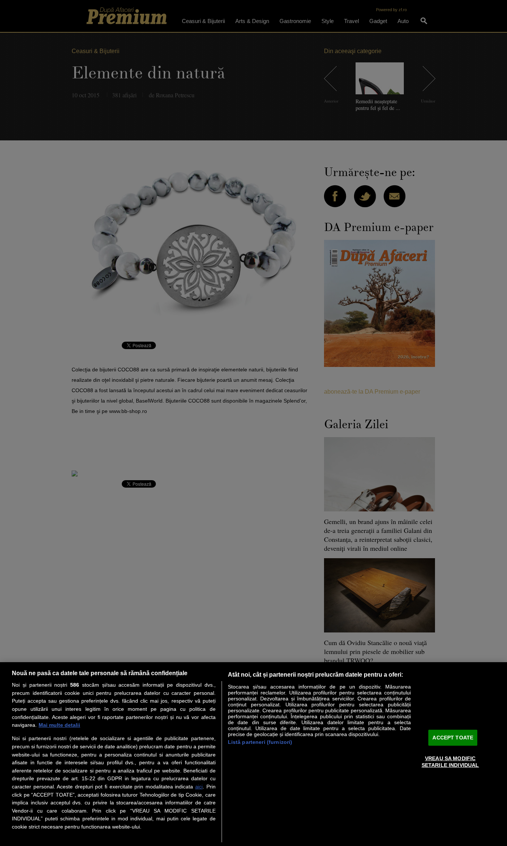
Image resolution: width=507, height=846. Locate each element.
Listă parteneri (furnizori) (260, 742)
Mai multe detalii (59, 725)
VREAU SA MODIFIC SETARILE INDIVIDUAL (450, 761)
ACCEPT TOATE (452, 738)
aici (199, 787)
